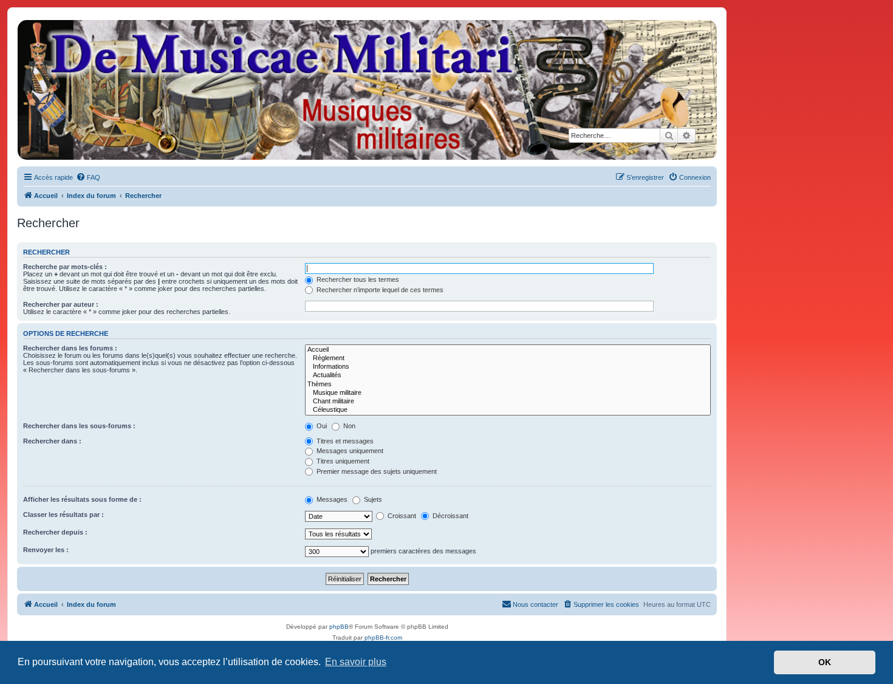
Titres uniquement (342, 461)
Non (348, 425)
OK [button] (824, 662)
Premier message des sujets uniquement (376, 471)
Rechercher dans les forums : (70, 348)
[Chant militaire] (508, 401)
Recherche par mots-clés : (65, 266)
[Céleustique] (508, 410)
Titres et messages (344, 441)
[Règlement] (508, 358)
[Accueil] (366, 90)
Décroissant (449, 515)
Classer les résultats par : (63, 514)
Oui (321, 425)
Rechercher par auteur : (60, 304)
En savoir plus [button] (355, 662)
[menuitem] (88, 177)
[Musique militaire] (508, 393)
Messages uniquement (349, 450)
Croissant (401, 515)
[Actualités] (508, 375)
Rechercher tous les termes (357, 279)
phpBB (339, 626)
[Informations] (508, 367)
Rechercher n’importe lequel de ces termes (379, 289)
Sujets (372, 499)
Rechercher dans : (52, 441)
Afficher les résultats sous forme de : (82, 499)
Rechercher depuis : (55, 532)
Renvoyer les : (46, 549)
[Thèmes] (508, 384)
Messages (331, 499)
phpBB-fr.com (383, 637)
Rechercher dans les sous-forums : (79, 425)
